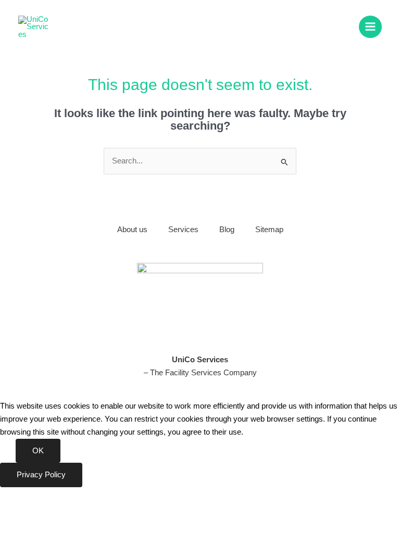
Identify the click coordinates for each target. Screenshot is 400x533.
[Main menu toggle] (370, 27)
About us (132, 229)
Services (183, 229)
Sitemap (269, 229)
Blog (226, 229)
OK (38, 451)
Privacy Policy (41, 475)
